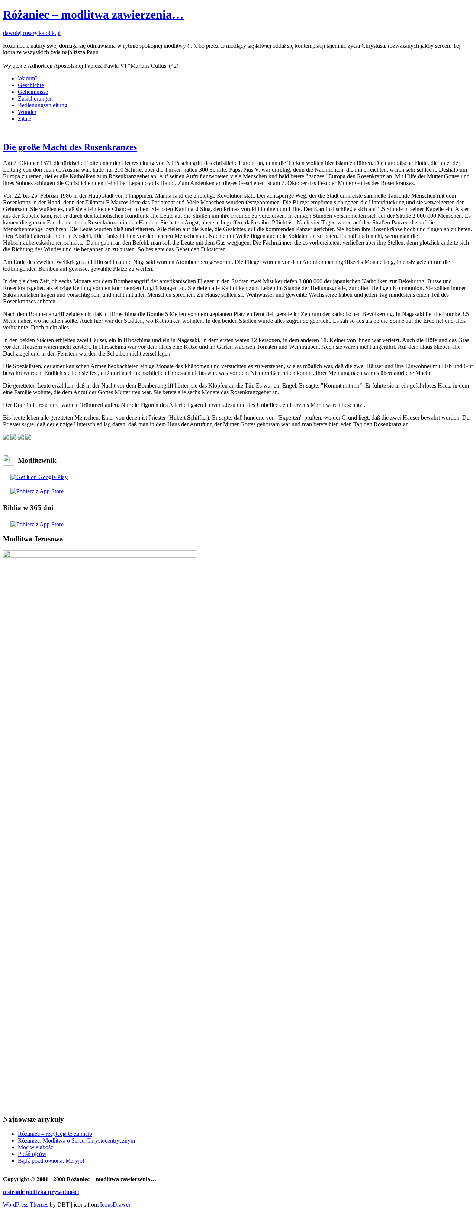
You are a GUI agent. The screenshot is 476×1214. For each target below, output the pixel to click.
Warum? (28, 78)
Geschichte (31, 85)
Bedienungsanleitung (42, 105)
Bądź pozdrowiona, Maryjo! (51, 1160)
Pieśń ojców (32, 1154)
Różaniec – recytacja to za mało (55, 1134)
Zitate (24, 118)
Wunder (27, 112)
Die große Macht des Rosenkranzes (70, 147)
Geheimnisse (33, 92)
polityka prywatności (52, 1192)
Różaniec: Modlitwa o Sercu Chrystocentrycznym (76, 1140)
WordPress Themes (25, 1204)
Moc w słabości (36, 1147)
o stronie (14, 1192)
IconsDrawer (115, 1204)
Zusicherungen (35, 98)
